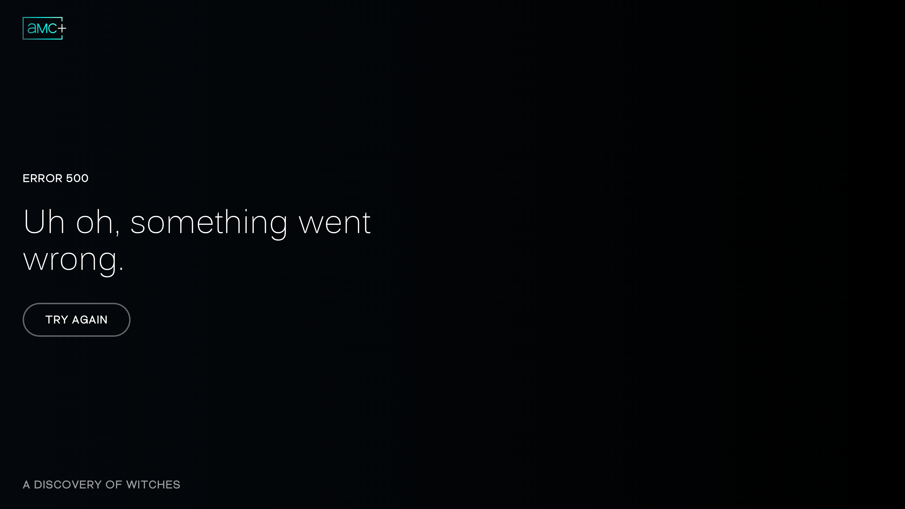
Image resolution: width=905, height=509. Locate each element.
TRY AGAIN (76, 320)
